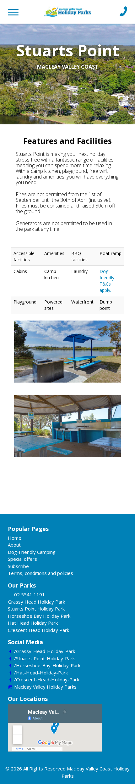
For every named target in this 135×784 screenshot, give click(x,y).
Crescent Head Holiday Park (38, 630)
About (14, 545)
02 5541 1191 (29, 594)
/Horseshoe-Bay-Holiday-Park (47, 665)
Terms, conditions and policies (40, 573)
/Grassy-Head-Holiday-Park (44, 651)
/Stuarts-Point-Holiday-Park (44, 658)
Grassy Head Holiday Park (36, 602)
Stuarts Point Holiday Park (36, 608)
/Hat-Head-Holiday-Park (41, 672)
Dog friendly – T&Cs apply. (109, 280)
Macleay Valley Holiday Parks (45, 687)
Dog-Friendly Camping (32, 552)
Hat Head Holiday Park (33, 623)
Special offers (22, 559)
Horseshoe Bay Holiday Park (39, 616)
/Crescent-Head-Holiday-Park (46, 679)
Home (14, 538)
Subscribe (18, 566)
